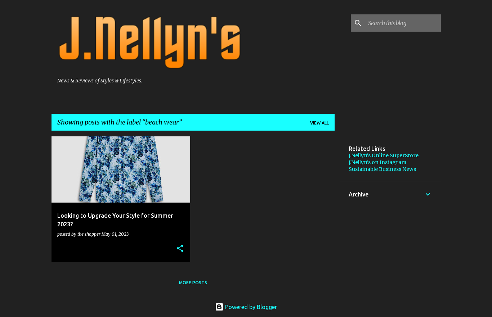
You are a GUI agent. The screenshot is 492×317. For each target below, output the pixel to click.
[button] (180, 248)
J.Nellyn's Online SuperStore (384, 155)
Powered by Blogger (250, 307)
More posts (193, 282)
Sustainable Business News (382, 169)
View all (319, 123)
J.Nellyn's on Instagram (377, 162)
